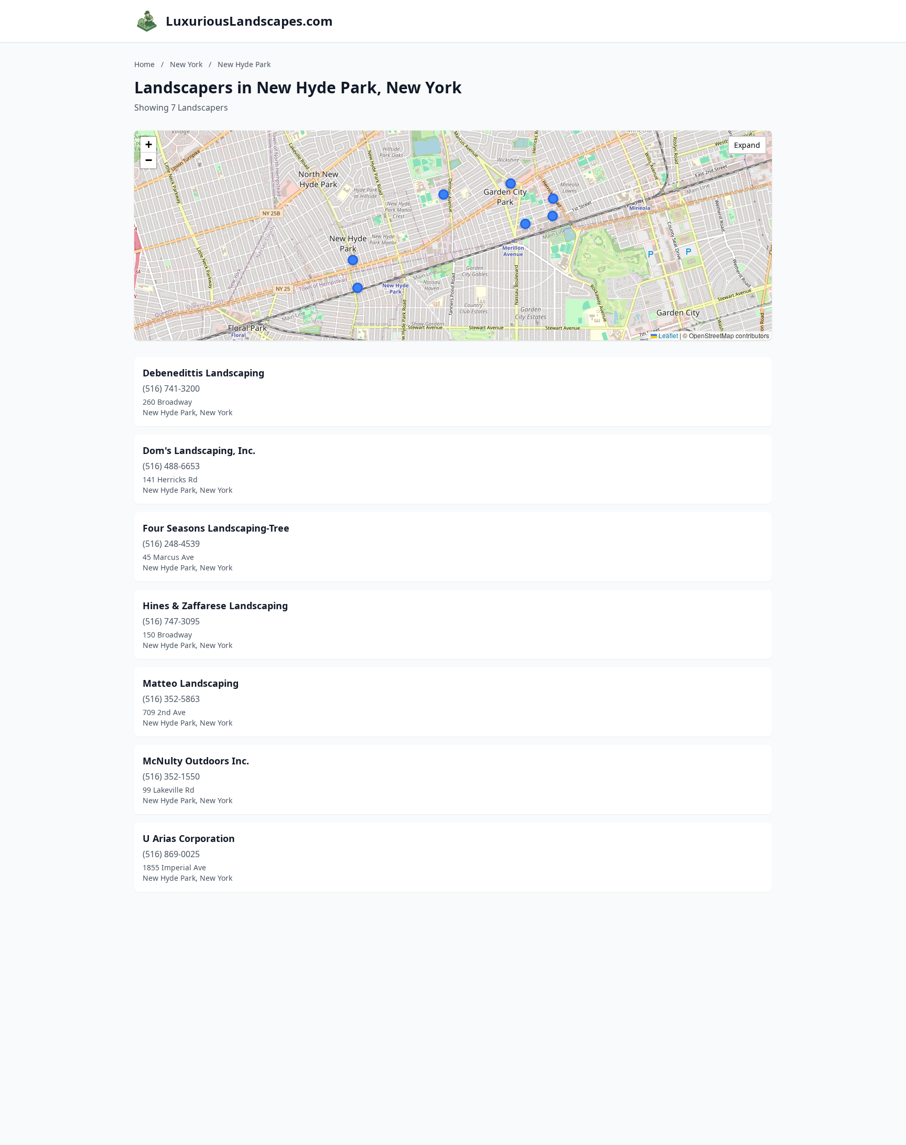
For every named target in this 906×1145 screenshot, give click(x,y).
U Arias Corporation (189, 838)
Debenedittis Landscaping (203, 372)
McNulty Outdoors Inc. (196, 760)
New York (186, 64)
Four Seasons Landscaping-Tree (216, 528)
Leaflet (667, 335)
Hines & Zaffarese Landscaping (215, 605)
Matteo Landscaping (191, 683)
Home (144, 64)
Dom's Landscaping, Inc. (199, 450)
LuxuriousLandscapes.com (249, 21)
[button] (552, 216)
